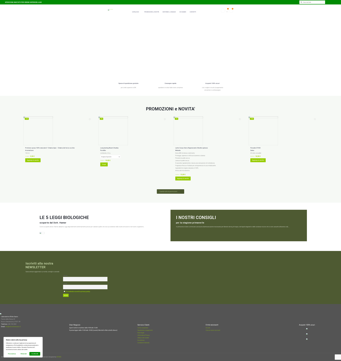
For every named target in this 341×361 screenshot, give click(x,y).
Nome (65, 275)
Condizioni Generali (143, 343)
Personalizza (12, 354)
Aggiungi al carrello (33, 160)
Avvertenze (140, 340)
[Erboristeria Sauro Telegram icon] (333, 357)
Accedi (208, 328)
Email (65, 283)
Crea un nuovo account (213, 330)
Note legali (140, 333)
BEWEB (59, 357)
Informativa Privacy (143, 335)
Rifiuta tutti (24, 354)
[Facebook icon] (329, 357)
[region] (23, 347)
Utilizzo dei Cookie (143, 338)
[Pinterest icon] (332, 357)
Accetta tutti (34, 354)
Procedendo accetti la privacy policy (78, 291)
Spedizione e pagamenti (145, 330)
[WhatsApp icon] (327, 357)
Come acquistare (142, 328)
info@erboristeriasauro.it (13, 326)
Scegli (104, 164)
